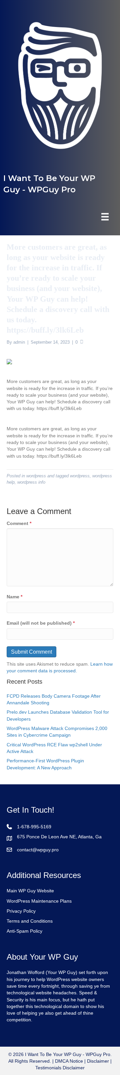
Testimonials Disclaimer (60, 1067)
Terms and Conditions (30, 921)
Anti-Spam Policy (24, 931)
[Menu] (105, 216)
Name (14, 596)
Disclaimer (98, 1061)
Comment (19, 523)
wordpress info (31, 482)
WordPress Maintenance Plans (39, 901)
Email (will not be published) (41, 623)
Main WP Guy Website (30, 890)
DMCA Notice (68, 1061)
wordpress (36, 475)
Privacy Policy (21, 911)
